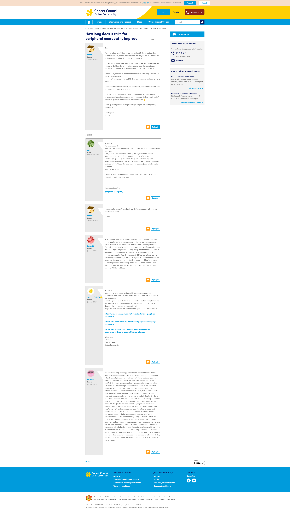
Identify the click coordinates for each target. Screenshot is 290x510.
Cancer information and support (126, 479)
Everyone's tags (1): (112, 188)
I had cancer (94, 28)
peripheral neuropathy (114, 192)
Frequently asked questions (164, 482)
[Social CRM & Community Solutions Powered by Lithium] (199, 462)
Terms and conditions (122, 486)
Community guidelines (162, 486)
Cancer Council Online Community (99, 474)
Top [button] (89, 461)
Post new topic (183, 34)
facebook (189, 480)
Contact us (191, 476)
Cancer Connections (86, 28)
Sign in (176, 12)
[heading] (112, 188)
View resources (195, 88)
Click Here (146, 3)
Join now (157, 476)
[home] (89, 22)
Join (163, 12)
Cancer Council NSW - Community (101, 12)
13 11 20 (180, 53)
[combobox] (189, 22)
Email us (179, 60)
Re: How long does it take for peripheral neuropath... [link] (148, 28)
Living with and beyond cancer (113, 28)
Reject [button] (204, 3)
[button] (190, 3)
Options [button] (151, 39)
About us (117, 476)
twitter (194, 480)
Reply (156, 127)
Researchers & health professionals (127, 482)
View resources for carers (191, 102)
